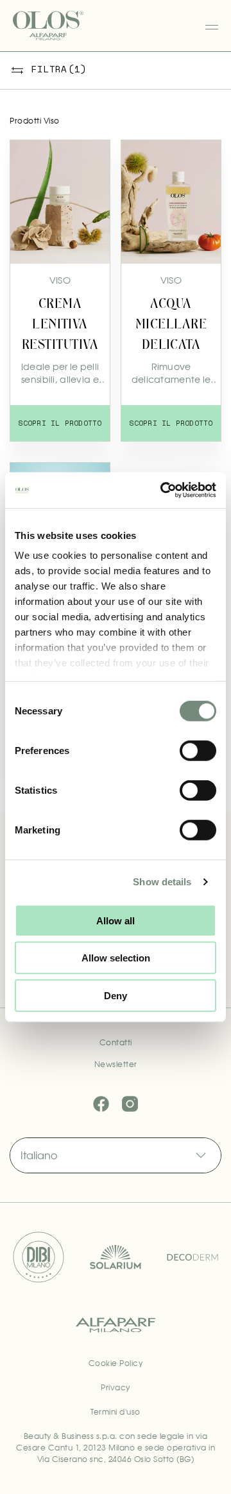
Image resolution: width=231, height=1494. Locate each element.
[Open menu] (211, 25)
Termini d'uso (115, 1412)
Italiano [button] (39, 1155)
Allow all (115, 920)
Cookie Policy (116, 1363)
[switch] (198, 750)
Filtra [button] (59, 69)
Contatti (115, 1043)
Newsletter (115, 1064)
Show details (162, 881)
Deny (115, 995)
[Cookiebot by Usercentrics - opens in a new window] (163, 490)
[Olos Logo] (48, 25)
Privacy (115, 1388)
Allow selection (115, 957)
